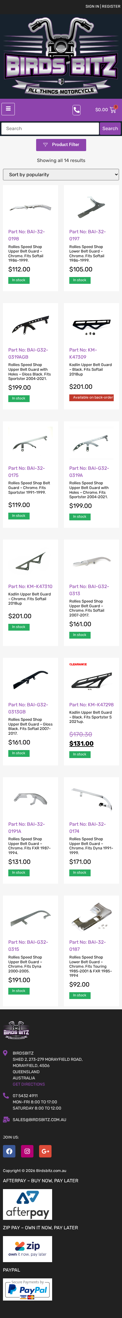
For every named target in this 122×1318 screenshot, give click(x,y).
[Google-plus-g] (45, 1151)
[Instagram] (27, 1151)
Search (110, 128)
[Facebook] (9, 1151)
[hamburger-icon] (8, 109)
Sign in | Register (103, 6)
